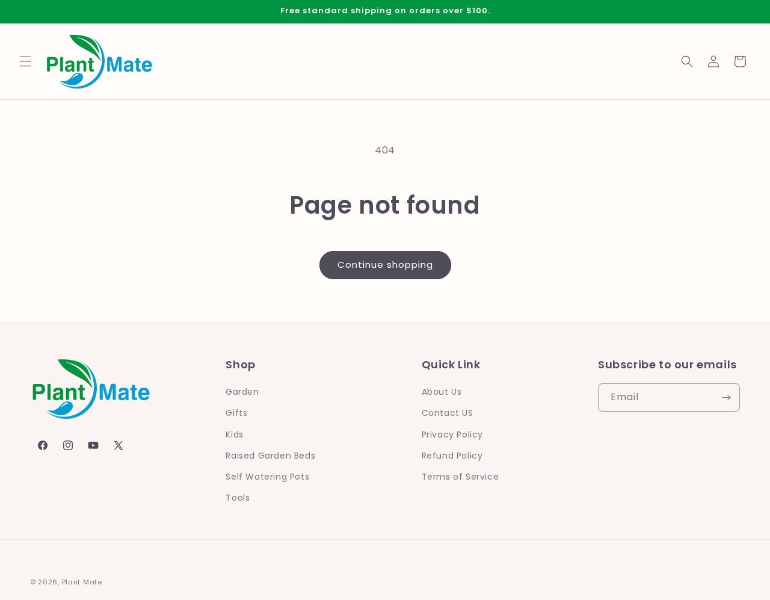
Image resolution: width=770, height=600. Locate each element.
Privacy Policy (452, 434)
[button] (25, 61)
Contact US (447, 413)
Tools (238, 498)
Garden (242, 392)
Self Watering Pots (267, 477)
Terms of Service (460, 477)
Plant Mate (82, 582)
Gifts (236, 413)
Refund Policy (452, 456)
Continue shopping (385, 264)
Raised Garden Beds (270, 456)
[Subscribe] (726, 397)
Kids (234, 434)
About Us (442, 392)
